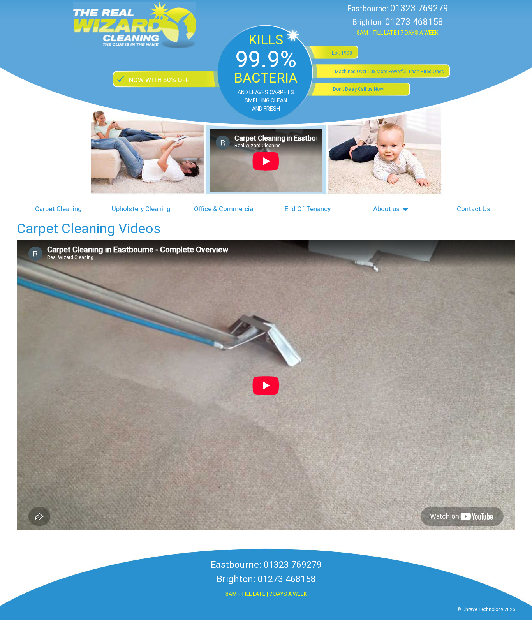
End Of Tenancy (308, 209)
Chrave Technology (482, 609)
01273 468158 (414, 22)
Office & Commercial (224, 209)
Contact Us (473, 209)
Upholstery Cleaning (141, 209)
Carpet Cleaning (58, 209)
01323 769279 (419, 8)
